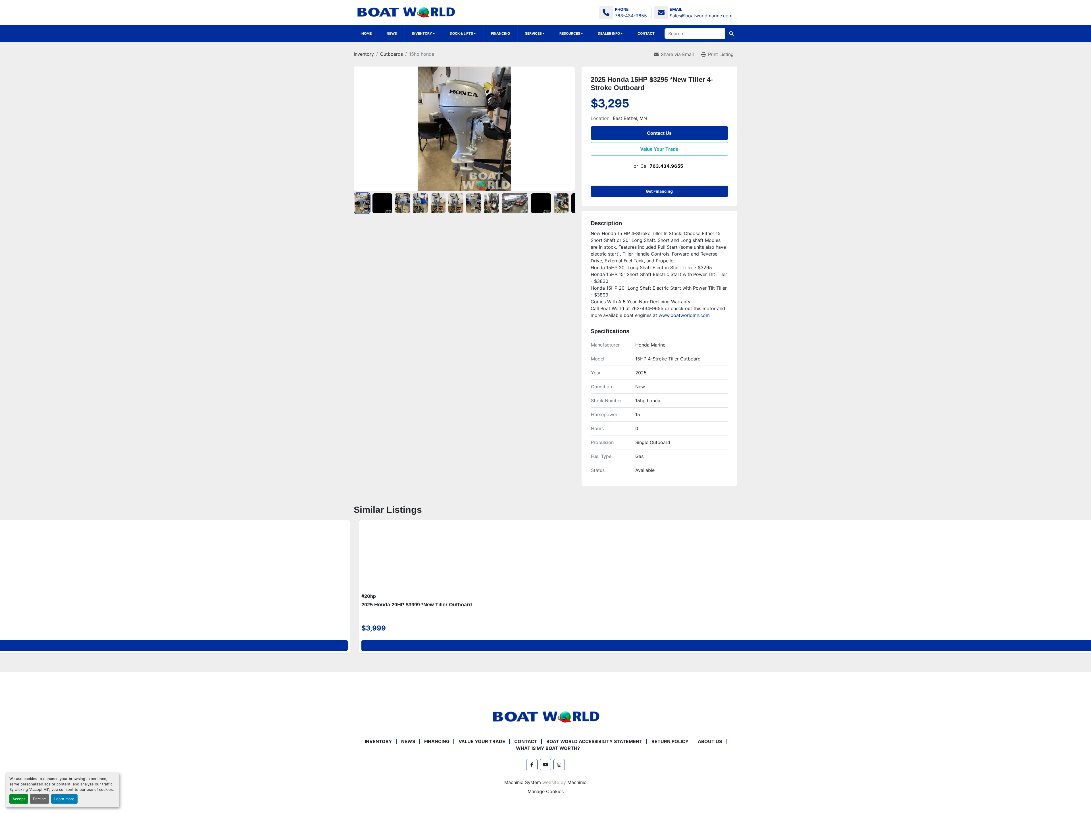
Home (366, 33)
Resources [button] (569, 33)
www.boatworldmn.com (684, 315)
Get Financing (659, 191)
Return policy (670, 741)
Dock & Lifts (461, 33)
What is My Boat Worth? (548, 748)
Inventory (378, 741)
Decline (39, 799)
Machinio (577, 782)
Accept (19, 799)
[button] (462, 33)
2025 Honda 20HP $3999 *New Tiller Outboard (416, 604)
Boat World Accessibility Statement (594, 741)
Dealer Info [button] (609, 33)
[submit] (731, 33)
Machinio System (522, 782)
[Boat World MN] (545, 716)
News (392, 33)
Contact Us (659, 133)
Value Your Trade (659, 149)
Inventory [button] (422, 33)
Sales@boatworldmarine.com (701, 15)
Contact (646, 33)
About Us (710, 741)
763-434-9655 (631, 15)
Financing (500, 33)
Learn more (64, 799)
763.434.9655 (666, 166)
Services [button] (533, 33)
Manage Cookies (546, 791)
